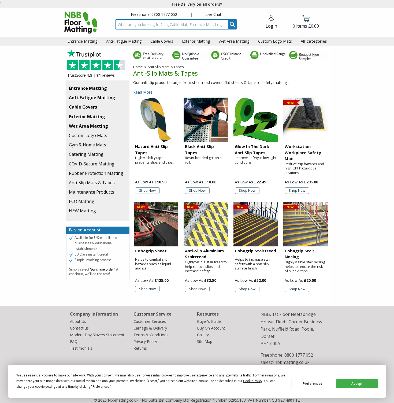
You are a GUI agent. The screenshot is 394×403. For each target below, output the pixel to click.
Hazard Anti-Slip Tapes (151, 149)
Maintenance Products (91, 192)
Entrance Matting (88, 88)
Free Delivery (153, 54)
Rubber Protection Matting (96, 173)
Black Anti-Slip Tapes (199, 149)
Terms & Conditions (150, 334)
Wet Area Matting (88, 126)
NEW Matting (82, 211)
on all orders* (153, 58)
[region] (156, 120)
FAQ (73, 341)
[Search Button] (232, 24)
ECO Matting (81, 201)
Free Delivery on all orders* (197, 4)
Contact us (79, 328)
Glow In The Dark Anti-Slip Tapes (252, 149)
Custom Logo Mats (88, 135)
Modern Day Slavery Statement (97, 334)
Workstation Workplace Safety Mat (303, 152)
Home (138, 66)
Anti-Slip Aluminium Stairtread (204, 254)
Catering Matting (86, 154)
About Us (78, 321)
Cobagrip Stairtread (255, 250)
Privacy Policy (145, 341)
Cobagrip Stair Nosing (299, 254)
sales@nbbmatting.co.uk (285, 362)
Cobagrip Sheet (151, 250)
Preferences (312, 384)
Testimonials (97, 65)
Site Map (204, 341)
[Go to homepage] (80, 23)
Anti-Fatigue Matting (92, 98)
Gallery (203, 334)
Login (271, 26)
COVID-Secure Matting (91, 164)
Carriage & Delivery (150, 328)
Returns (140, 348)
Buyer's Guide (209, 321)
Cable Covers (83, 107)
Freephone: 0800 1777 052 (154, 14)
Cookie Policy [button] (252, 381)
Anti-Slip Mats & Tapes (92, 183)
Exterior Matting (87, 117)
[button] (271, 22)
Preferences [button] (100, 387)
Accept (357, 384)
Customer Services (149, 321)
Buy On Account (211, 328)
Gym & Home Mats (87, 145)
